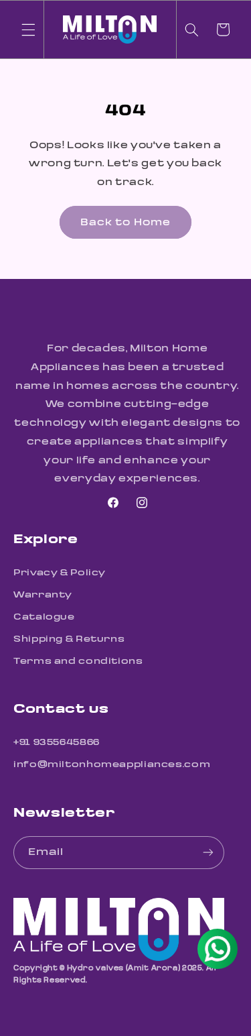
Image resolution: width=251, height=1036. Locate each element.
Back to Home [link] (125, 222)
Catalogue (44, 617)
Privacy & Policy (59, 572)
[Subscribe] (208, 852)
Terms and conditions (78, 661)
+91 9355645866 (56, 742)
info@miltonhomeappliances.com (111, 764)
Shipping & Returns (68, 639)
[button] (28, 29)
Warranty (42, 594)
